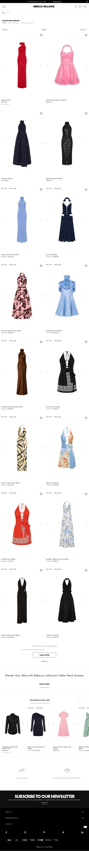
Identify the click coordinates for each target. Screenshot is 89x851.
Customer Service (12, 818)
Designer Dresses (13, 23)
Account (9, 824)
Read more (44, 684)
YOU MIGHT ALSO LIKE (40, 700)
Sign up (44, 803)
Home (4, 23)
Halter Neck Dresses (27, 23)
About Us (9, 812)
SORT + (44, 30)
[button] (44, 13)
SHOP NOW (57, 1)
